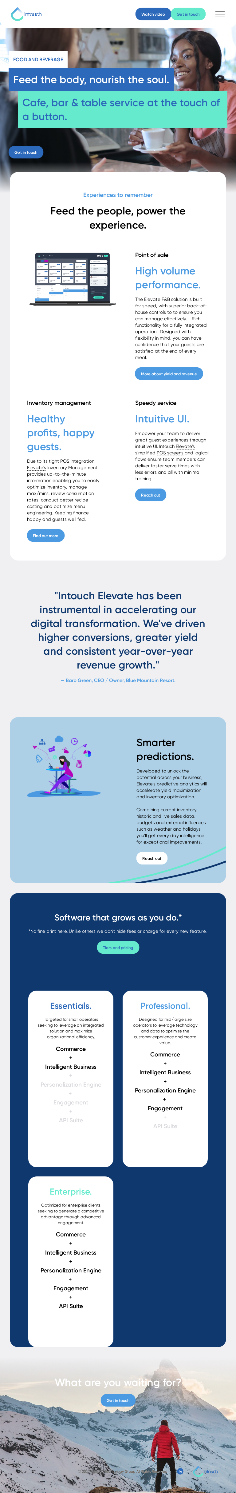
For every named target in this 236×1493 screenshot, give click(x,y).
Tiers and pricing (118, 947)
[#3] (180, 1471)
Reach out (150, 495)
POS (64, 461)
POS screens (170, 453)
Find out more (46, 535)
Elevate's (36, 467)
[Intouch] (26, 14)
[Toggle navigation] (220, 14)
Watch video (153, 14)
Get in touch (188, 14)
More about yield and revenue (169, 373)
